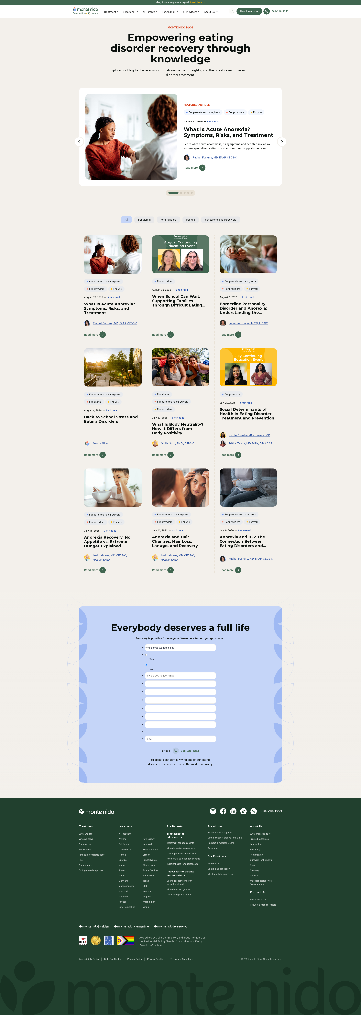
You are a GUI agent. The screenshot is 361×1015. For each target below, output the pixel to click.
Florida (122, 854)
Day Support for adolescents (181, 853)
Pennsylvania (150, 860)
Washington (149, 901)
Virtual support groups (178, 889)
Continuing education (219, 869)
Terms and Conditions (181, 959)
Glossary (254, 870)
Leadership (256, 844)
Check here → (197, 2)
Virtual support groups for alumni (225, 837)
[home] (85, 11)
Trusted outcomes (259, 839)
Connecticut (125, 849)
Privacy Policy (134, 959)
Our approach (86, 865)
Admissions (85, 849)
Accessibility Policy (89, 959)
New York (148, 844)
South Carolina (150, 870)
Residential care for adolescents (183, 858)
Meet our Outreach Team (220, 874)
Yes (151, 659)
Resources (213, 848)
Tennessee (148, 875)
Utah (145, 886)
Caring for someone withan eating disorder (179, 882)
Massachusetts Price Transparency (261, 882)
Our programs (86, 844)
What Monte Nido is (260, 833)
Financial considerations (92, 854)
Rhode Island (149, 865)
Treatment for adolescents (180, 843)
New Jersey (149, 839)
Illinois (122, 870)
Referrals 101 (215, 863)
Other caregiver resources (180, 894)
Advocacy (255, 849)
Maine (122, 875)
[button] (111, 11)
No (151, 669)
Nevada (122, 901)
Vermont (147, 891)
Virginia (147, 896)
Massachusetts (127, 886)
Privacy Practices (156, 959)
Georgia (123, 860)
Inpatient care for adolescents (182, 864)
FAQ (81, 860)
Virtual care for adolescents (181, 848)
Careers (254, 875)
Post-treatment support (220, 832)
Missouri (123, 891)
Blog (252, 865)
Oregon (146, 854)
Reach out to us (249, 11)
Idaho (122, 865)
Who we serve (86, 839)
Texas (146, 880)
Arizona (123, 839)
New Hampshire (127, 907)
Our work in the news (261, 860)
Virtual (146, 907)
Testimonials (256, 854)
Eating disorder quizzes (91, 870)
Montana (123, 896)
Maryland (123, 880)
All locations (125, 833)
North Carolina (150, 849)
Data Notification (113, 959)
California (124, 844)
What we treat (86, 833)
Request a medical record (221, 843)
